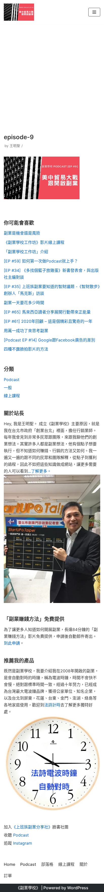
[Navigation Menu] (94, 12)
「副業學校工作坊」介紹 (26, 251)
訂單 (8, 875)
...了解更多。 (39, 471)
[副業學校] (19, 12)
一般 (8, 387)
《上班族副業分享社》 (32, 826)
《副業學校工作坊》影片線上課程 (34, 242)
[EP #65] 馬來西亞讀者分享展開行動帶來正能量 (47, 311)
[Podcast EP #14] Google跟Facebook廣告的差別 (49, 339)
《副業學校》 (28, 887)
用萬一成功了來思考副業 (26, 330)
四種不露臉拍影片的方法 (26, 349)
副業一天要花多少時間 (24, 302)
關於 (84, 864)
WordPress (77, 887)
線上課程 (12, 395)
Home (9, 864)
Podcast (11, 379)
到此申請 (12, 643)
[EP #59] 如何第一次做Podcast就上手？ (41, 261)
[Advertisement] (52, 78)
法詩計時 (52, 704)
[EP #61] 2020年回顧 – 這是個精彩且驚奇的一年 (48, 321)
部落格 (47, 864)
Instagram (22, 843)
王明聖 (15, 146)
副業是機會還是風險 (22, 233)
